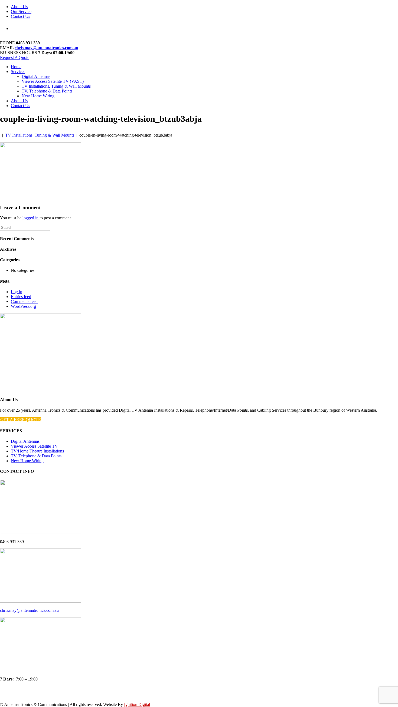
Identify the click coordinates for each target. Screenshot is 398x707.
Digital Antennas (36, 76)
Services (18, 71)
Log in (16, 291)
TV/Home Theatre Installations (37, 451)
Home (16, 66)
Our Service (21, 11)
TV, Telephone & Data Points (47, 91)
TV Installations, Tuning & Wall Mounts (56, 86)
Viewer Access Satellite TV (34, 446)
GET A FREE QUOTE (20, 419)
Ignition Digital (137, 704)
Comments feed (24, 301)
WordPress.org (23, 306)
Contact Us (20, 16)
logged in (31, 218)
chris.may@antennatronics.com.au (46, 47)
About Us (19, 6)
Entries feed (21, 296)
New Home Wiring (38, 96)
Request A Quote (14, 57)
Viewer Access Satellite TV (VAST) (53, 81)
